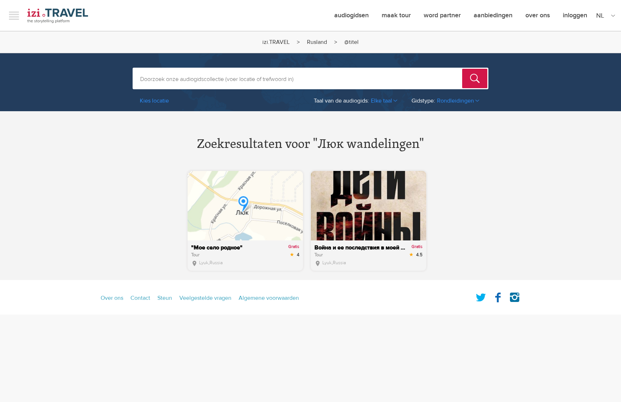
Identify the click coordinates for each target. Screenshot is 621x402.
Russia (216, 263)
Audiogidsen (351, 15)
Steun (164, 298)
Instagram (514, 296)
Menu (14, 15)
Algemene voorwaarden (269, 298)
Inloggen (575, 15)
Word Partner (442, 15)
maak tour (396, 15)
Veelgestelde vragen (205, 298)
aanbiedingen (493, 15)
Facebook (497, 296)
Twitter (481, 296)
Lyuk (203, 263)
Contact (140, 298)
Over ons (537, 15)
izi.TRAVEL (57, 15)
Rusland (317, 42)
